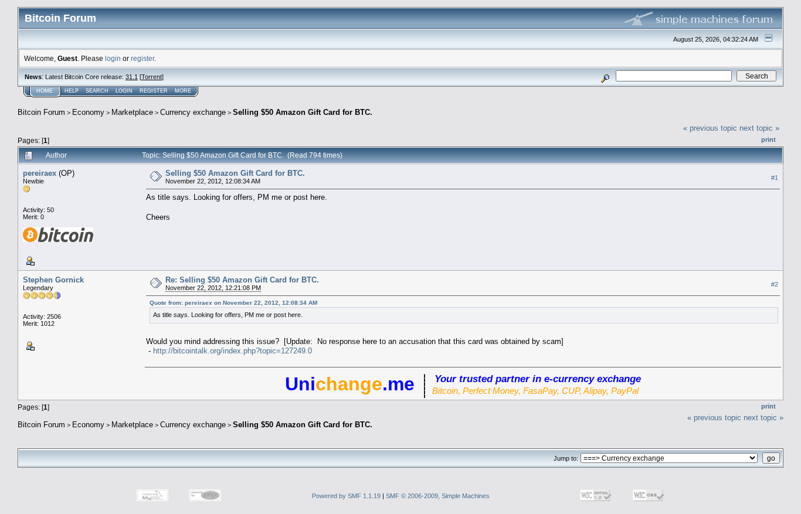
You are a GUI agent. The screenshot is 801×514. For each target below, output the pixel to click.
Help (72, 91)
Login (124, 91)
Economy (88, 112)
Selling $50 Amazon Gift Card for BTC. (302, 112)
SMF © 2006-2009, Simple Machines (438, 495)
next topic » (759, 128)
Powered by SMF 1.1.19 (346, 495)
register (142, 58)
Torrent (151, 76)
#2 (774, 284)
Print (768, 139)
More (183, 91)
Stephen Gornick (53, 279)
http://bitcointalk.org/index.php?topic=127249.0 (232, 350)
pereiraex (39, 173)
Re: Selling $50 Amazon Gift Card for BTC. (242, 279)
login (113, 58)
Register (154, 91)
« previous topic (710, 128)
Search (97, 91)
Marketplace (132, 112)
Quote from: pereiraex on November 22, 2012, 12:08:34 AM (233, 302)
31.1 (131, 76)
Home (44, 91)
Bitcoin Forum (41, 112)
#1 (774, 177)
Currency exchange (193, 112)
